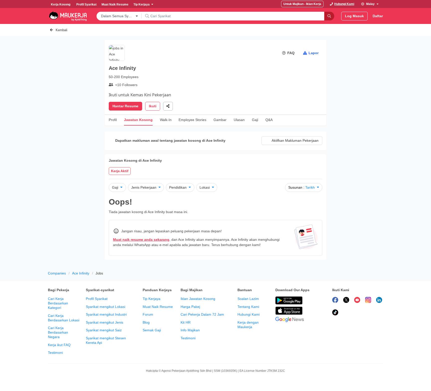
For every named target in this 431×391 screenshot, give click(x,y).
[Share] (168, 106)
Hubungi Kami (248, 314)
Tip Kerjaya (151, 299)
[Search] (329, 16)
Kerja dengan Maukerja (248, 324)
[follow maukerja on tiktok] (335, 313)
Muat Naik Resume (158, 307)
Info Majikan (190, 330)
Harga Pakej (190, 307)
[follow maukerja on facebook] (335, 300)
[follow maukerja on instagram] (368, 300)
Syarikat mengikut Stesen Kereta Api (106, 340)
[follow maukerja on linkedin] (379, 300)
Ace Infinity (80, 273)
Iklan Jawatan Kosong (198, 299)
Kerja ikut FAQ (59, 345)
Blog (146, 322)
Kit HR (186, 322)
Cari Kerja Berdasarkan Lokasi (63, 318)
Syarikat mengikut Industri (106, 314)
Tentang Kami (248, 307)
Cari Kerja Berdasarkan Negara (58, 332)
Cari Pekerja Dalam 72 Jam (202, 314)
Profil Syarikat (97, 299)
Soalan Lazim (248, 299)
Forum (148, 314)
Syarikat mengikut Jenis (104, 322)
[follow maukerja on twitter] (346, 300)
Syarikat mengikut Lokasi (105, 307)
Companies (57, 273)
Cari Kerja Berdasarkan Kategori (58, 303)
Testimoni (55, 353)
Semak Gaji (152, 330)
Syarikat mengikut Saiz (104, 330)
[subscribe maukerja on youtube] (357, 300)
